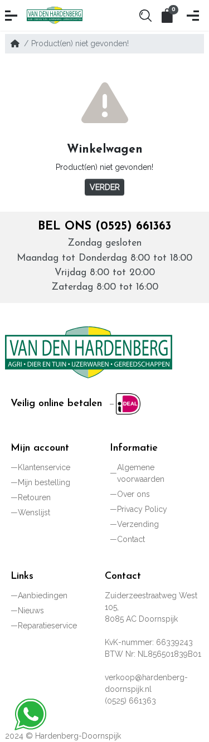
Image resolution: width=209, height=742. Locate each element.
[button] (12, 15)
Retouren (34, 497)
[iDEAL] (126, 404)
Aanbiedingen (42, 595)
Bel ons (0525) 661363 (104, 226)
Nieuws (31, 610)
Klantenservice (44, 467)
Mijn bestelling (44, 482)
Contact (131, 539)
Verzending (138, 524)
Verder (105, 187)
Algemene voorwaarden (140, 473)
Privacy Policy (142, 509)
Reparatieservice (47, 625)
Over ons (133, 494)
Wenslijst (34, 512)
